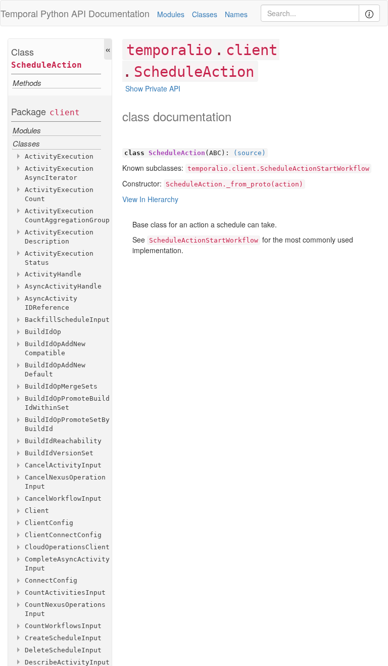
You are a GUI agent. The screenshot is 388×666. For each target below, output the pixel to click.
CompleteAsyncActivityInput (67, 563)
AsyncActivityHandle (63, 286)
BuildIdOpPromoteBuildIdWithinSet (67, 403)
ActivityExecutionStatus (59, 258)
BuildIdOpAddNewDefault (55, 369)
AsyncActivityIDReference (51, 303)
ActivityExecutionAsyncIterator (59, 173)
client (65, 112)
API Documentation (110, 13)
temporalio (169, 50)
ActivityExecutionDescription (59, 236)
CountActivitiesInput (65, 592)
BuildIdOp (43, 332)
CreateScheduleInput (63, 638)
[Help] (369, 13)
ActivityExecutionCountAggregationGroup (67, 215)
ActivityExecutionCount (59, 194)
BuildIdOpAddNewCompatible (55, 348)
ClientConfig (49, 523)
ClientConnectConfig (63, 535)
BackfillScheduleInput (67, 319)
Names (236, 14)
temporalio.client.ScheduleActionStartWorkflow (278, 168)
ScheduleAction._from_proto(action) (234, 184)
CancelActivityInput (63, 465)
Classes (204, 14)
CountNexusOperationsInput (65, 609)
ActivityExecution (59, 156)
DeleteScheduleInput (63, 650)
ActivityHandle (53, 274)
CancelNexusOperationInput (65, 481)
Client (37, 510)
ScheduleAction (46, 65)
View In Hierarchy (150, 199)
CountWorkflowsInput (63, 626)
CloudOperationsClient (67, 547)
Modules (170, 14)
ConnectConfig (51, 580)
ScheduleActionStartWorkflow (203, 240)
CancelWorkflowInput (63, 498)
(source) (249, 153)
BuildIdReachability (63, 441)
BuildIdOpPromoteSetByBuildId (67, 424)
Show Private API (152, 88)
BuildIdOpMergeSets (61, 386)
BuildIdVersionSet (59, 453)
